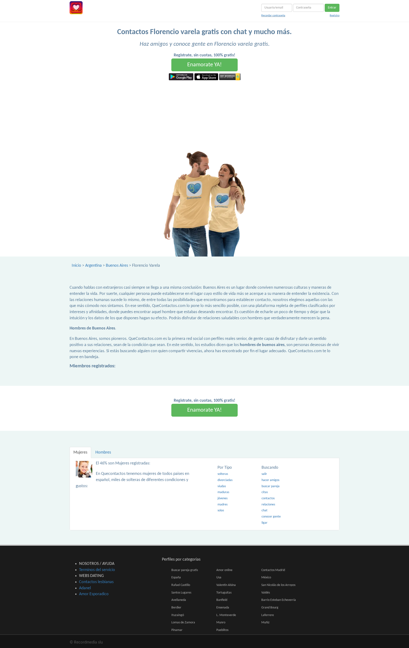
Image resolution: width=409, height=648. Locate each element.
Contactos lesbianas (96, 582)
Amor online (224, 570)
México (266, 577)
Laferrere (267, 615)
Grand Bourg (269, 607)
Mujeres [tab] (80, 452)
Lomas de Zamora (183, 622)
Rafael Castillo (180, 585)
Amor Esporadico (94, 594)
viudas (222, 486)
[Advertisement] (204, 116)
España (176, 577)
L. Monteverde (226, 615)
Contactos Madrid (273, 570)
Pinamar (176, 630)
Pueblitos (222, 630)
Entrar (332, 7)
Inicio (76, 265)
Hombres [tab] (103, 452)
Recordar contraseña (273, 15)
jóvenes (222, 498)
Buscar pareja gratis (184, 570)
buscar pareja (271, 486)
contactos (268, 498)
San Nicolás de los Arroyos (278, 585)
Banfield (221, 600)
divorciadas (225, 480)
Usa (218, 577)
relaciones (268, 504)
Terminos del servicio (97, 570)
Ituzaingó (177, 615)
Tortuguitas (223, 592)
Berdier (176, 607)
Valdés (265, 592)
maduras (223, 492)
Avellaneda (178, 600)
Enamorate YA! (204, 65)
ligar (264, 523)
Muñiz (265, 622)
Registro (334, 15)
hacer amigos (270, 480)
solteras (223, 474)
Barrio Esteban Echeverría (278, 600)
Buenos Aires (117, 265)
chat (264, 510)
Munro (220, 622)
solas (221, 510)
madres (222, 504)
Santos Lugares (181, 592)
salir (264, 474)
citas (265, 492)
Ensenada (222, 607)
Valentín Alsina (226, 585)
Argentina (93, 265)
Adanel (85, 588)
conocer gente (271, 516)
